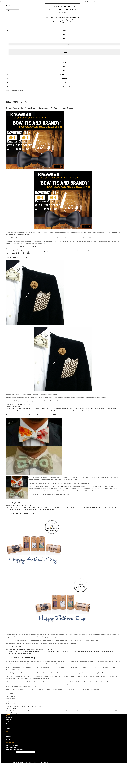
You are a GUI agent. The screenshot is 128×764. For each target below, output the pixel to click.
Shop (64, 34)
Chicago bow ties (43, 507)
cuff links (46, 651)
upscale (19, 713)
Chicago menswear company (38, 251)
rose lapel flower (64, 410)
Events (65, 52)
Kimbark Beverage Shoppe (73, 251)
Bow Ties (8, 727)
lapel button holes (75, 408)
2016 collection (14, 651)
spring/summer (28, 653)
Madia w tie (14, 509)
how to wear (55, 408)
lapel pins (91, 251)
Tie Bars (8, 725)
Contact (64, 57)
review (52, 509)
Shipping (63, 42)
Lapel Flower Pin (95, 408)
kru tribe (49, 710)
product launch (107, 710)
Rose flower (54, 410)
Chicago (25, 251)
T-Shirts (8, 721)
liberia (68, 710)
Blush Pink (12, 408)
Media (65, 50)
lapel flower (11, 394)
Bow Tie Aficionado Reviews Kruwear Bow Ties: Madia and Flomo (32, 415)
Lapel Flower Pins (18, 406)
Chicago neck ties (55, 507)
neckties (114, 651)
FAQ (66, 53)
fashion (57, 651)
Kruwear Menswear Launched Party (20, 657)
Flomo (61, 486)
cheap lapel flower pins (33, 408)
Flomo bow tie (80, 507)
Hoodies (8, 728)
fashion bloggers (28, 710)
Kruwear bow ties (97, 507)
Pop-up (114, 251)
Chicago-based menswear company (31, 651)
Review (30, 505)
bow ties (19, 710)
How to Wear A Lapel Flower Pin (19, 257)
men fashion (22, 509)
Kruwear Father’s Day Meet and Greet (21, 513)
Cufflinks (61, 251)
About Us (63, 48)
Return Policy (66, 44)
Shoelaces (8, 719)
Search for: (8, 5)
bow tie (11, 507)
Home (64, 30)
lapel (67, 408)
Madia (42, 486)
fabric (43, 408)
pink (45, 410)
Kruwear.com (14, 696)
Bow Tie (16, 505)
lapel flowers (19, 410)
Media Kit (8, 739)
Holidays (50, 649)
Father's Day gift (74, 651)
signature (19, 653)
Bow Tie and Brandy (15, 251)
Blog (64, 38)
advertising (12, 710)
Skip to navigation (89, 1)
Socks (7, 723)
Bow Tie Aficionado (21, 507)
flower (48, 408)
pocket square (44, 509)
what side (83, 410)
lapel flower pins (106, 408)
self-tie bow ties (20, 253)
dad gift (51, 651)
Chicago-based (52, 251)
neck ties (98, 251)
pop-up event (10, 253)
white (88, 410)
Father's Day (34, 649)
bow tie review (32, 507)
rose (48, 410)
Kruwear (85, 251)
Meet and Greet (98, 651)
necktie (88, 710)
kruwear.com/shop (25, 234)
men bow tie (75, 710)
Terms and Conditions (64, 86)
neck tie (37, 509)
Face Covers (9, 717)
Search (7, 10)
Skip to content (97, 1)
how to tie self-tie (40, 710)
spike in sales (100, 673)
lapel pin (26, 410)
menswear (40, 410)
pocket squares (106, 251)
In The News (23, 505)
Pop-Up (20, 249)
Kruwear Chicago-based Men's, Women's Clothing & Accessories (63, 9)
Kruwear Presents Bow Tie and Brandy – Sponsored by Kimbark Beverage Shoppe (39, 108)
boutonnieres (21, 408)
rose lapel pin (74, 410)
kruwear (41, 246)
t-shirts (28, 253)
